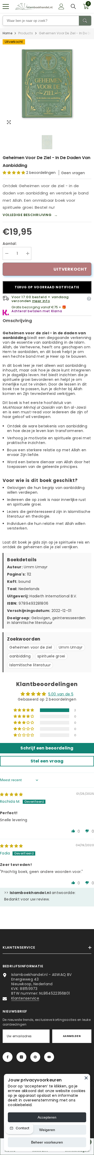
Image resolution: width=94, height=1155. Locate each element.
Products (25, 33)
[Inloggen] (61, 6)
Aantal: (10, 243)
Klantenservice (25, 998)
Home (7, 33)
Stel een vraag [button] (47, 761)
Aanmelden (72, 1036)
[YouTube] (49, 1057)
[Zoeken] (73, 6)
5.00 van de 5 (61, 694)
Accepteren (47, 1117)
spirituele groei (51, 656)
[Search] (85, 20)
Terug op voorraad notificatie (47, 287)
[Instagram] (21, 1057)
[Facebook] (8, 1057)
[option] (47, 83)
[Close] (86, 1078)
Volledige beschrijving (30, 215)
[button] (14, 172)
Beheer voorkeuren (47, 1142)
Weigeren (47, 1130)
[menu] (6, 6)
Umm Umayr (71, 647)
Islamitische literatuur (29, 665)
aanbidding (20, 656)
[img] (11, 794)
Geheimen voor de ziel (30, 647)
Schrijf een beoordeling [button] (46, 748)
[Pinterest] (35, 1057)
